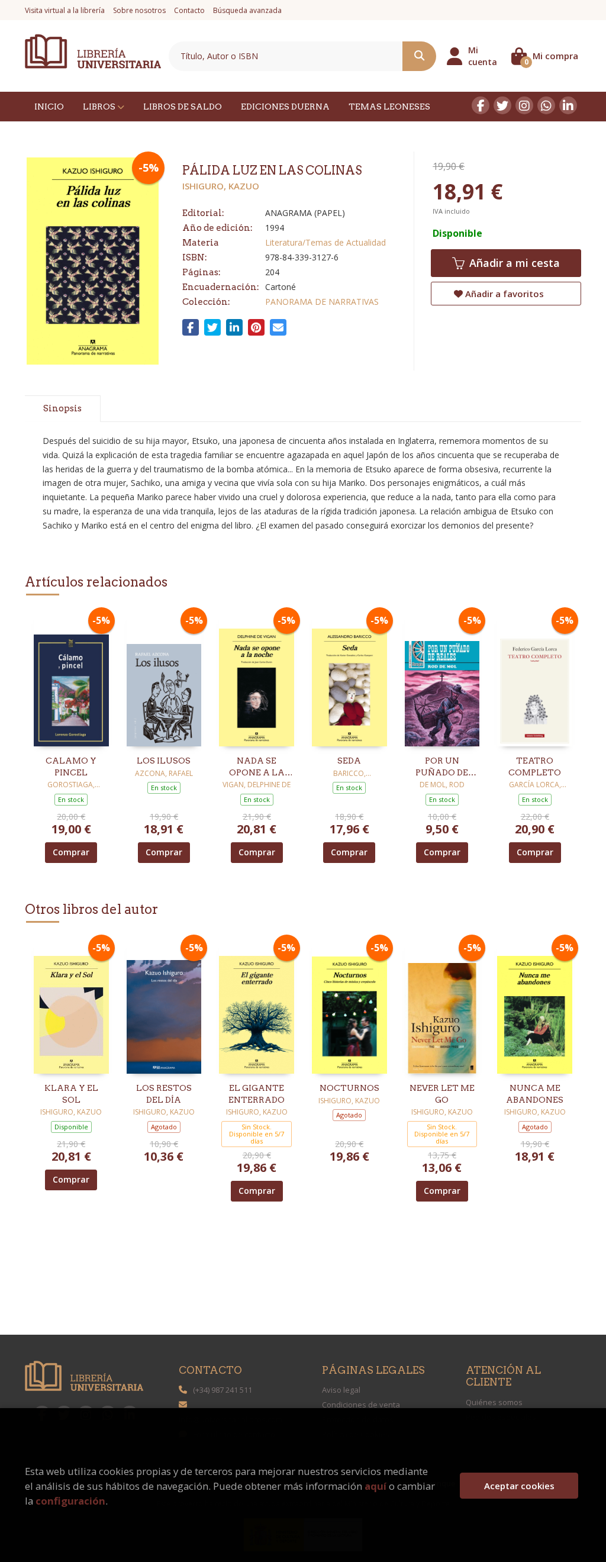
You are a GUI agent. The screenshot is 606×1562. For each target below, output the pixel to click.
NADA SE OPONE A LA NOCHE (257, 767)
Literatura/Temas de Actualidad (325, 242)
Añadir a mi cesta (513, 263)
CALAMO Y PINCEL (71, 766)
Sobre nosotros (139, 10)
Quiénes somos (494, 1402)
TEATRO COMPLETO (534, 766)
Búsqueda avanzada (247, 10)
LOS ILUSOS (164, 760)
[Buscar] (419, 56)
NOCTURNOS (349, 1088)
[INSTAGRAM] (524, 105)
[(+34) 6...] (546, 105)
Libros (100, 106)
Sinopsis (62, 408)
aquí (375, 1486)
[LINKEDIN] (568, 105)
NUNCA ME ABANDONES (534, 1093)
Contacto (189, 10)
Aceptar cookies (519, 1486)
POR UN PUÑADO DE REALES (441, 767)
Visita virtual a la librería (65, 10)
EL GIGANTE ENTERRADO (256, 1093)
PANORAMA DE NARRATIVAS (322, 301)
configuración (70, 1501)
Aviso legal (341, 1389)
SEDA (349, 760)
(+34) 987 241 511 (222, 1389)
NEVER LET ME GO (442, 1093)
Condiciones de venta (361, 1404)
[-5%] (71, 678)
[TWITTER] (502, 105)
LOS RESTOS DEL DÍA (164, 1093)
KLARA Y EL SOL (71, 1093)
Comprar (71, 852)
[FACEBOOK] (480, 105)
